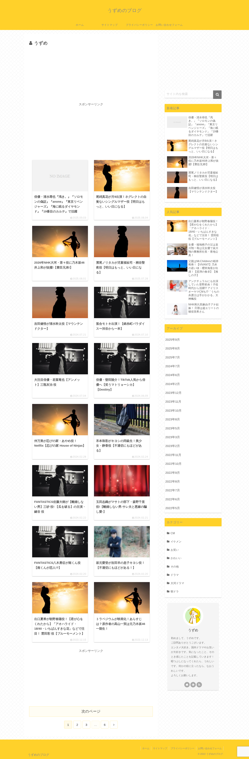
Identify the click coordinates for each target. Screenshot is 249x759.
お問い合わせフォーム (210, 748)
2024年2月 (172, 384)
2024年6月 (172, 375)
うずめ (193, 630)
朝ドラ (175, 591)
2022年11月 (173, 455)
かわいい (176, 558)
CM (173, 533)
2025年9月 (172, 339)
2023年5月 (172, 428)
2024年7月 (172, 366)
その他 (175, 566)
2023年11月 (173, 401)
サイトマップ (160, 748)
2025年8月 (172, 348)
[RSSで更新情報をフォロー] (199, 684)
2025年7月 (172, 357)
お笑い (175, 549)
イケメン (176, 541)
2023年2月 (172, 446)
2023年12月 (173, 392)
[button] (217, 94)
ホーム (145, 748)
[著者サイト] (187, 684)
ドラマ (175, 574)
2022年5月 (172, 508)
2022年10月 (173, 463)
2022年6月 (172, 499)
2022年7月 (172, 490)
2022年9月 (172, 472)
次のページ (91, 711)
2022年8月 (172, 481)
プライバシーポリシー (182, 748)
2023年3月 (172, 437)
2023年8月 (172, 419)
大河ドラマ (177, 583)
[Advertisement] (91, 72)
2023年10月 (173, 410)
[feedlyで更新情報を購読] (193, 684)
